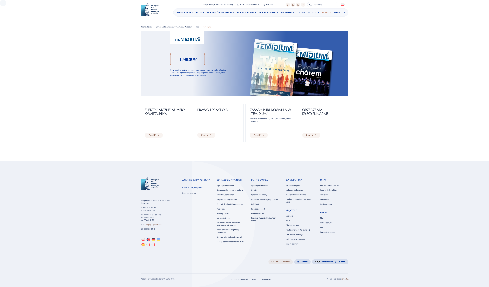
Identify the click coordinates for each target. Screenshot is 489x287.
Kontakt (324, 213)
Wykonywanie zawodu (225, 185)
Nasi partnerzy (326, 204)
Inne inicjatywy (292, 244)
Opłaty (254, 190)
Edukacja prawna (292, 225)
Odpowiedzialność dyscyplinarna (230, 204)
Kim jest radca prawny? (329, 185)
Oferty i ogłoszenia (193, 188)
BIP (321, 227)
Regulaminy (266, 279)
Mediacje (289, 216)
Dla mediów (324, 199)
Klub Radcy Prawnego (294, 234)
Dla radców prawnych (229, 180)
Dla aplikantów (259, 180)
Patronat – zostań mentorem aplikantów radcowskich (228, 224)
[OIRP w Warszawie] (153, 9)
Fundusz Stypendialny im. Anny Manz (298, 200)
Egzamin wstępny (293, 185)
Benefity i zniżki (223, 213)
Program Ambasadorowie (296, 194)
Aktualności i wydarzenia (196, 180)
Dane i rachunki (326, 222)
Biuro (322, 218)
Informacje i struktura (328, 190)
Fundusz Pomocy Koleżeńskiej (298, 230)
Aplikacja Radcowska (259, 185)
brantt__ (345, 279)
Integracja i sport (223, 218)
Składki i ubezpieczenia (226, 194)
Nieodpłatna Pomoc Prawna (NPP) (230, 241)
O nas (323, 180)
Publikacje (221, 209)
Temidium (324, 194)
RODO (254, 279)
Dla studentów (294, 180)
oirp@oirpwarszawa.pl (155, 224)
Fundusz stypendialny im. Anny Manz (263, 219)
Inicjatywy (291, 210)
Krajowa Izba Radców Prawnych (229, 237)
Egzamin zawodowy (259, 194)
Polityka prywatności (239, 279)
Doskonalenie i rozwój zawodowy (230, 190)
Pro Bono (289, 220)
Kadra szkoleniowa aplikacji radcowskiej (228, 231)
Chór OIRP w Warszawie (295, 239)
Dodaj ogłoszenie (189, 193)
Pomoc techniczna (327, 232)
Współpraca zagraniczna (227, 199)
